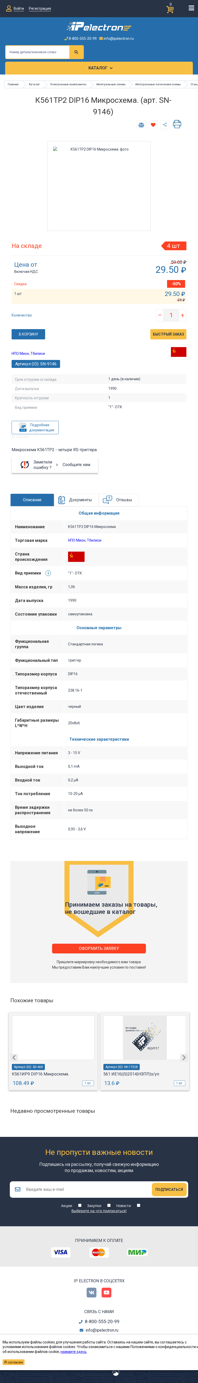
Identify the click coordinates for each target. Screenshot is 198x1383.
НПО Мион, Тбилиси (28, 353)
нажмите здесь (74, 1352)
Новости (123, 1205)
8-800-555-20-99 (82, 38)
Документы (80, 499)
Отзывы (124, 499)
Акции (66, 1205)
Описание (32, 499)
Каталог (98, 68)
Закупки (94, 1205)
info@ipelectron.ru (118, 38)
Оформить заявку (99, 948)
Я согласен (13, 1362)
